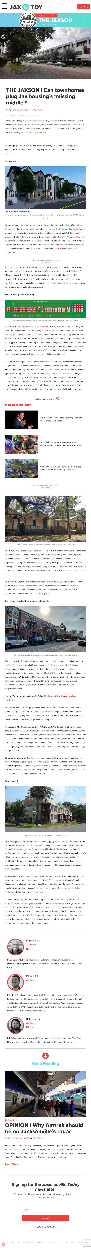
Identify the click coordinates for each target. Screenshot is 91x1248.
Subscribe (45, 1217)
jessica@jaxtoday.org (37, 132)
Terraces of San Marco (68, 228)
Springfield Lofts (36, 711)
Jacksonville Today (11, 1242)
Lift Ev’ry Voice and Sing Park (71, 236)
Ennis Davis (14, 110)
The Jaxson (11, 1120)
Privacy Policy (67, 1242)
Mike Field (24, 110)
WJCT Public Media (34, 1242)
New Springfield (38, 845)
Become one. (45, 263)
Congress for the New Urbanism (34, 326)
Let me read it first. (45, 1226)
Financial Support (52, 1242)
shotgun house (32, 381)
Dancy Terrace (50, 373)
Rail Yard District (19, 845)
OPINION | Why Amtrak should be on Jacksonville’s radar (44, 1128)
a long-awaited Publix (62, 248)
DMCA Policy (82, 1242)
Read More (11, 1164)
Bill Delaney (39, 110)
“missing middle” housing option (63, 282)
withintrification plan (24, 903)
